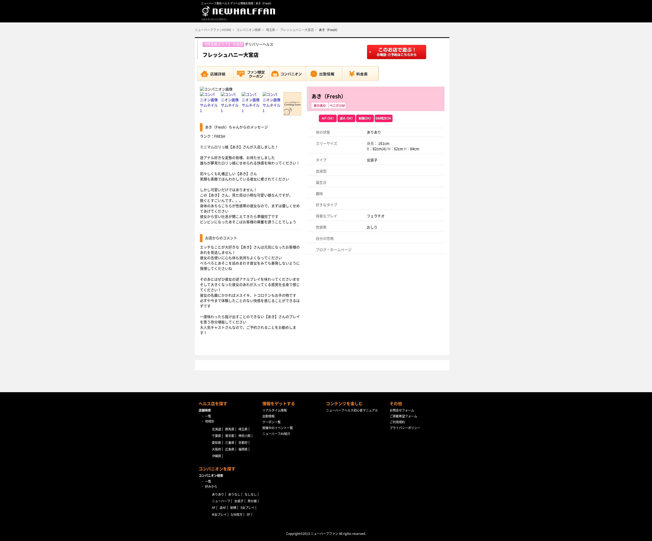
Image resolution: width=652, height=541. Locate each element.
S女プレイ (247, 507)
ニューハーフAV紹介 (276, 433)
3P (248, 514)
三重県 (229, 442)
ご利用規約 (397, 422)
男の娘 (252, 501)
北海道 (216, 429)
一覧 (208, 416)
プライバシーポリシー (405, 427)
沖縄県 (216, 455)
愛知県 (216, 442)
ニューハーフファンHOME (213, 29)
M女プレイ (219, 514)
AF (213, 507)
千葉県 (216, 435)
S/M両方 (236, 514)
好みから (211, 486)
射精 (233, 507)
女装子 (238, 501)
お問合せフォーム (402, 410)
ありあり (218, 494)
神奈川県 (244, 435)
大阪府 (216, 449)
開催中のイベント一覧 (277, 427)
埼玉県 (270, 29)
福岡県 (243, 449)
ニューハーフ (221, 501)
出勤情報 (268, 416)
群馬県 (229, 429)
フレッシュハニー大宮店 (297, 29)
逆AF (223, 507)
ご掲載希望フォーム (403, 416)
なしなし (250, 494)
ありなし (234, 494)
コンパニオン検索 (248, 29)
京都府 (243, 442)
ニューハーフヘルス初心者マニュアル (352, 410)
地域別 (209, 421)
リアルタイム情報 (274, 410)
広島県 (229, 449)
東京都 (229, 435)
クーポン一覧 (271, 422)
